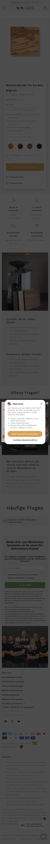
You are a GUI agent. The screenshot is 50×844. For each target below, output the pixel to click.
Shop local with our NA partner (25, 434)
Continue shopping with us (25, 440)
